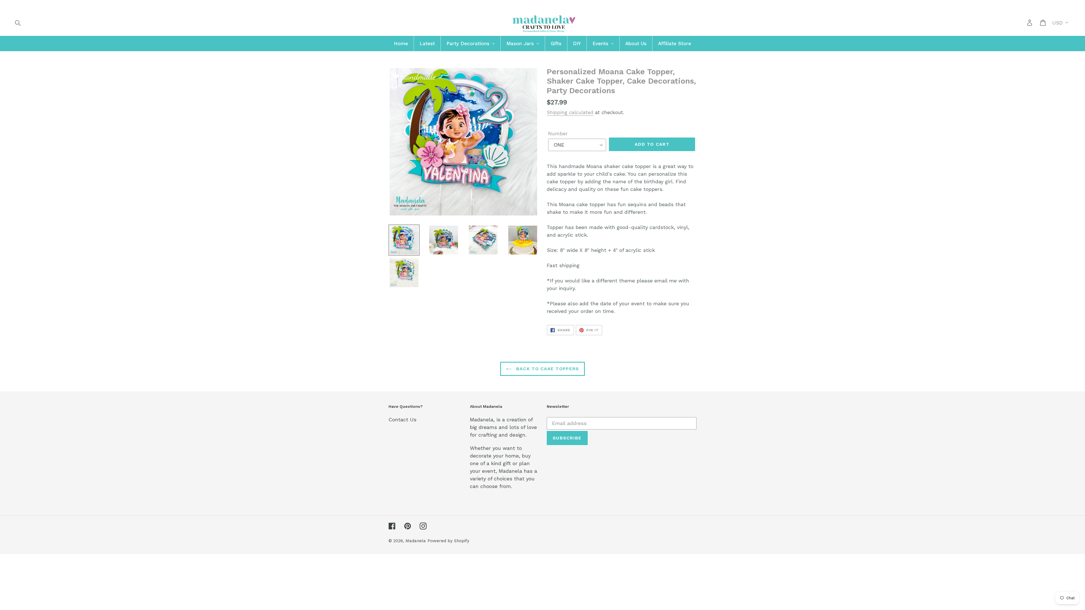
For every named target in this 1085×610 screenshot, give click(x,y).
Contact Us (402, 419)
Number (558, 133)
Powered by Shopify (448, 540)
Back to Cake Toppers (547, 368)
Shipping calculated (570, 112)
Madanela (415, 540)
